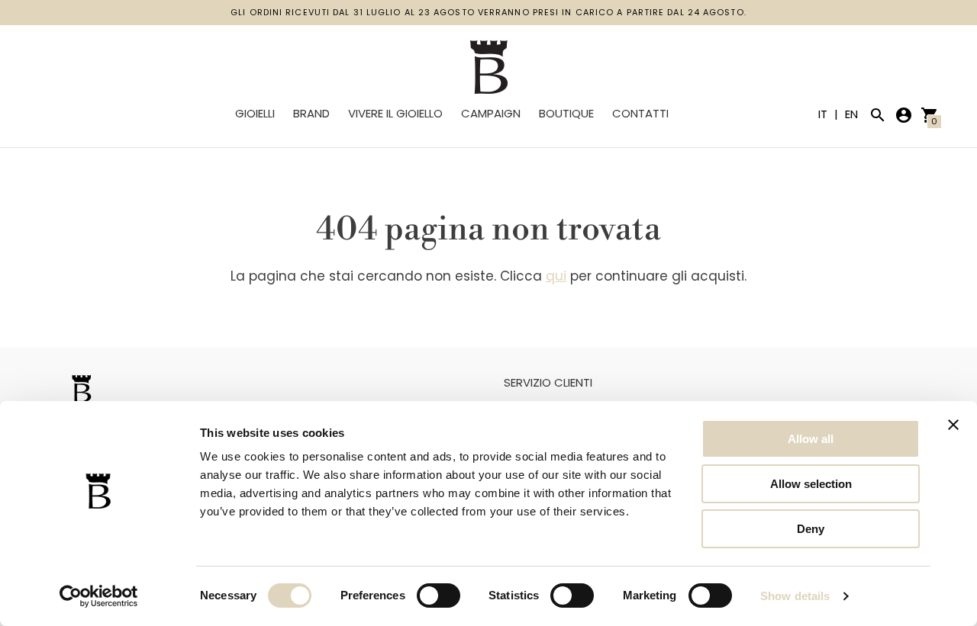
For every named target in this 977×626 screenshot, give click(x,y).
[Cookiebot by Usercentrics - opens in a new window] (99, 596)
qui (556, 276)
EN (851, 114)
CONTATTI (640, 113)
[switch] (438, 595)
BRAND (311, 113)
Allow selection (811, 483)
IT (824, 114)
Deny (810, 528)
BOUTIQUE (566, 113)
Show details (795, 595)
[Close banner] (953, 424)
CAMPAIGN (491, 113)
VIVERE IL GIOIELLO (395, 113)
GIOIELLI (255, 113)
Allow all (811, 438)
